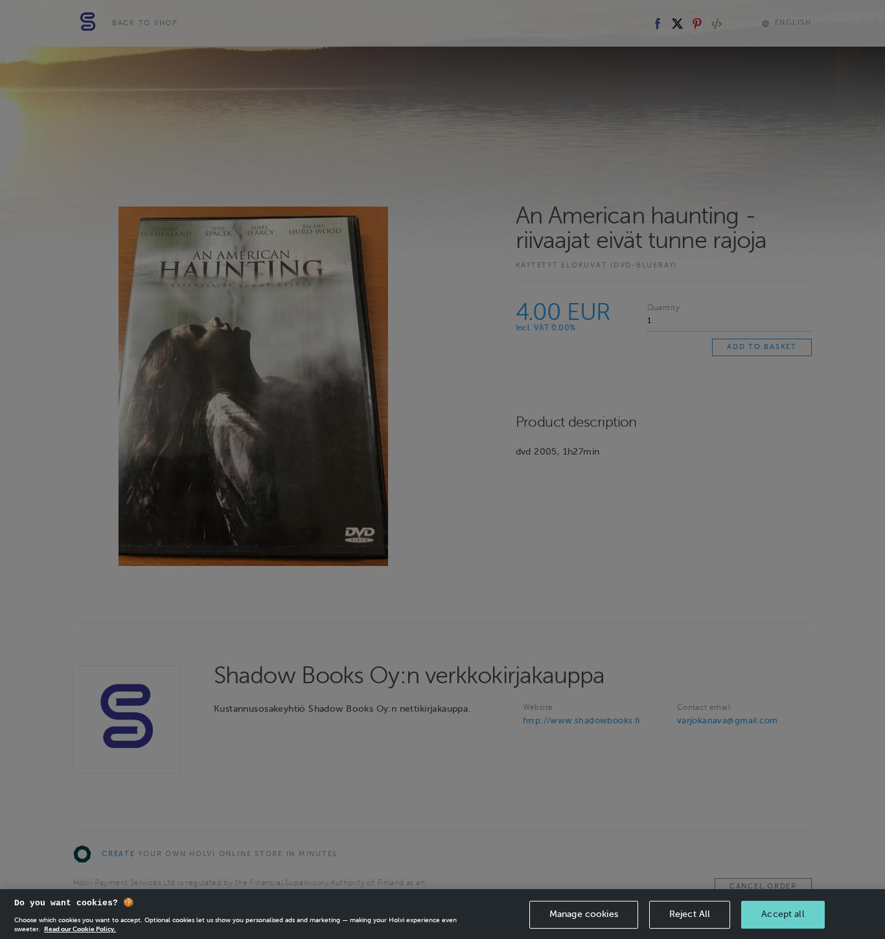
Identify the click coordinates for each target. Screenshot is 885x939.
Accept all (782, 914)
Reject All (689, 914)
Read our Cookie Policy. (80, 929)
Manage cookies (583, 914)
